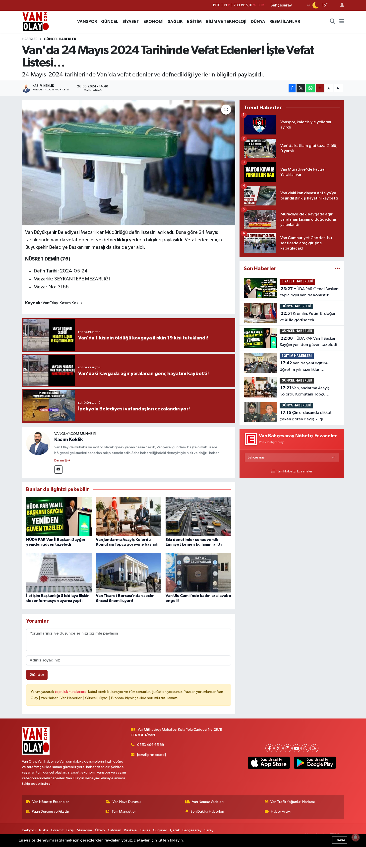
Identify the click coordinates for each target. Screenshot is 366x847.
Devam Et (60, 460)
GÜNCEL (109, 21)
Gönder (37, 675)
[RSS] (314, 748)
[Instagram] (287, 748)
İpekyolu (29, 830)
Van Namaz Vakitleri (208, 802)
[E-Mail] (58, 469)
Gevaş (145, 830)
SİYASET (130, 21)
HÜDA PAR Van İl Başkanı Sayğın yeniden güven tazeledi (308, 341)
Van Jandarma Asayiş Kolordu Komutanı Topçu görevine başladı (304, 392)
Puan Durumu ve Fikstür (50, 811)
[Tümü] (337, 268)
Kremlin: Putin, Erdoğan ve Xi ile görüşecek (308, 316)
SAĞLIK (175, 21)
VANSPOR (87, 21)
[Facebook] (269, 748)
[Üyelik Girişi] (340, 5)
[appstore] (269, 763)
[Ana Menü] (341, 21)
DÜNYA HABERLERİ (296, 306)
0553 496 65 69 (150, 745)
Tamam (340, 840)
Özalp (100, 830)
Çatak (175, 830)
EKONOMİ (153, 21)
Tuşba (43, 830)
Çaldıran (114, 830)
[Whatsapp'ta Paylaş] (310, 88)
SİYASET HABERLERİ (297, 281)
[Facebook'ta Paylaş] (292, 88)
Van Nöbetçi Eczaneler (50, 802)
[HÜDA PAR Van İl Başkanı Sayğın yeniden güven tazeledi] (59, 516)
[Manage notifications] (356, 837)
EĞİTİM (194, 21)
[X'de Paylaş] (301, 88)
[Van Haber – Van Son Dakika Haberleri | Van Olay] (35, 21)
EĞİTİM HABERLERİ (297, 356)
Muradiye (84, 830)
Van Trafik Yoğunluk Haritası (292, 802)
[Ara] (332, 21)
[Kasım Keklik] (38, 443)
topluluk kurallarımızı (71, 692)
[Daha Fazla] (320, 88)
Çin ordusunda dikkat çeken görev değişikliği (306, 415)
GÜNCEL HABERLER (60, 39)
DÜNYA (258, 21)
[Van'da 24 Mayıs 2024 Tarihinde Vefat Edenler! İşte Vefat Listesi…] (128, 162)
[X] (278, 748)
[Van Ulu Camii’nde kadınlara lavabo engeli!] (198, 573)
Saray (208, 830)
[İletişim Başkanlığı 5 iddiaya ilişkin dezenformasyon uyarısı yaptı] (59, 573)
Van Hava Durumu (127, 802)
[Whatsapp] (305, 748)
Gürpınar (160, 830)
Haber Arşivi (281, 811)
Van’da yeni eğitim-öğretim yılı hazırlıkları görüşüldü (304, 367)
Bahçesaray (192, 830)
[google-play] (315, 763)
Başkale (130, 830)
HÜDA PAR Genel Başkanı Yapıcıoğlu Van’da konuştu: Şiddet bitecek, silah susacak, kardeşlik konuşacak (309, 293)
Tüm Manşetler (124, 811)
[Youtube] (296, 748)
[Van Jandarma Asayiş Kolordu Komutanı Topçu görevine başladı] (128, 516)
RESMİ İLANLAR (284, 21)
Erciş (70, 830)
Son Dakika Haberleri (207, 811)
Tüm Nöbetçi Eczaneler (294, 471)
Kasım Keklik (68, 439)
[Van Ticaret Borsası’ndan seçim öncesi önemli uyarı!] (128, 573)
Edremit (57, 830)
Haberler (30, 39)
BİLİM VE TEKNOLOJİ (226, 21)
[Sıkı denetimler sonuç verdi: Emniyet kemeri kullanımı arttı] (198, 516)
